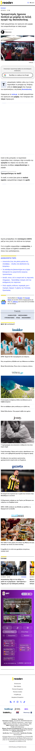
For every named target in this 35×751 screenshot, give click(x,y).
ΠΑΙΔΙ (18, 317)
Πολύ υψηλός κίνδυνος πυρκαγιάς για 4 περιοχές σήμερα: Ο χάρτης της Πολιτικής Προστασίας (16, 288)
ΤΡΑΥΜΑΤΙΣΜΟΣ (9, 317)
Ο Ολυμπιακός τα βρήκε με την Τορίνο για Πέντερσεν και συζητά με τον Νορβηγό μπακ (17, 501)
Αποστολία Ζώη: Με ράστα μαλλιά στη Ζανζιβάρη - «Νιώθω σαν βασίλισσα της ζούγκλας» (16, 264)
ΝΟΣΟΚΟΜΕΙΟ (26, 317)
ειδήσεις (15, 301)
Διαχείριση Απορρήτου (17, 697)
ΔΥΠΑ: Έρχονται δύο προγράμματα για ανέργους (15, 356)
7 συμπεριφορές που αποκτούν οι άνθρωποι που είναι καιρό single (17, 445)
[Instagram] (17, 702)
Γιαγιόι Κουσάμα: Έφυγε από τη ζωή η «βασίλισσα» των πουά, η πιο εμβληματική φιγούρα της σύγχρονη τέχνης (17, 452)
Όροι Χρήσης (17, 686)
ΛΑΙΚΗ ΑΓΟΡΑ (12, 315)
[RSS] (11, 702)
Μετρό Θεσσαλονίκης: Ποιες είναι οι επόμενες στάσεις (16, 366)
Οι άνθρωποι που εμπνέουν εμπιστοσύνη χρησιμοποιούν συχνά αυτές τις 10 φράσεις (13, 459)
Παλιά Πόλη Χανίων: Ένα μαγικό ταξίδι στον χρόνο (15, 411)
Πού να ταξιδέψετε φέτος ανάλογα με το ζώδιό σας (15, 406)
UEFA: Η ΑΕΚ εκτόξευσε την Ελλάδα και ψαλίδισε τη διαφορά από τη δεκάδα (16, 507)
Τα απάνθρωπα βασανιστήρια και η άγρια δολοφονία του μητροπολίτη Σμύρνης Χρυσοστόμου (16, 272)
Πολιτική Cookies (17, 691)
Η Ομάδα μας (17, 694)
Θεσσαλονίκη (27, 89)
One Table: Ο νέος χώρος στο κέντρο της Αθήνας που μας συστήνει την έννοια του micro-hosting (17, 543)
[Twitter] (21, 702)
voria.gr (14, 94)
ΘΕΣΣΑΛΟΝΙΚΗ (23, 315)
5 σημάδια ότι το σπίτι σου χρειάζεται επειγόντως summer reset (15, 550)
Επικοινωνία (17, 683)
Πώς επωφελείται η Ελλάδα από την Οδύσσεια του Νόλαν (17, 361)
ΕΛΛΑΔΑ (3, 8)
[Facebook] (14, 702)
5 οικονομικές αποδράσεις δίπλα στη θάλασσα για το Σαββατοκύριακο (16, 400)
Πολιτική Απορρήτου (17, 689)
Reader (20, 298)
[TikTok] (24, 702)
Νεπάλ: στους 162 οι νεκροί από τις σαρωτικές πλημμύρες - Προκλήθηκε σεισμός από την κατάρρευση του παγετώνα (18, 280)
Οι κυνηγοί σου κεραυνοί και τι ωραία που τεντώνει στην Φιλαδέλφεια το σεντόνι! (17, 494)
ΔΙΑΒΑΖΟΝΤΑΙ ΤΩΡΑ (8, 258)
